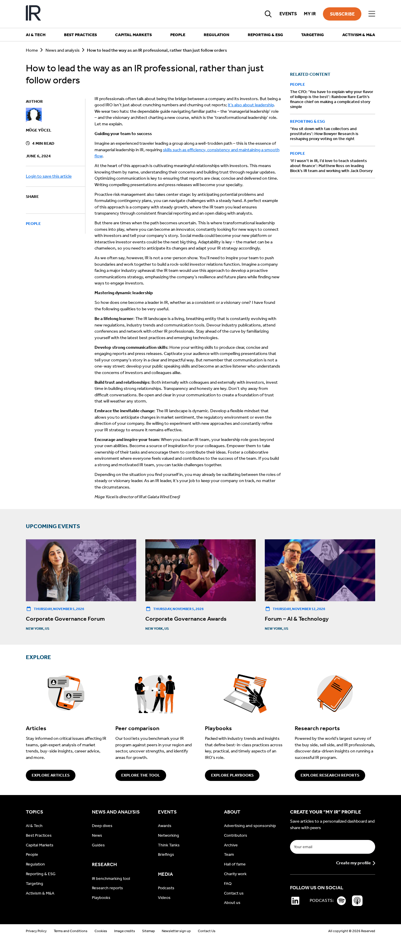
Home (32, 50)
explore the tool (140, 775)
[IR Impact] (33, 14)
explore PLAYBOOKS (232, 775)
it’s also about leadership (251, 104)
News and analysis (63, 50)
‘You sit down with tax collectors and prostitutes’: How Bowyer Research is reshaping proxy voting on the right (324, 133)
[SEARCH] (268, 14)
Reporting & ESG (307, 121)
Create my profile (353, 863)
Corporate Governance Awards (186, 618)
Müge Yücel (38, 130)
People (33, 223)
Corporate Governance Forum (65, 618)
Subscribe (342, 14)
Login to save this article (49, 176)
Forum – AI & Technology (297, 618)
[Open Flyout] (371, 14)
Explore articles (51, 775)
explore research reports (330, 775)
